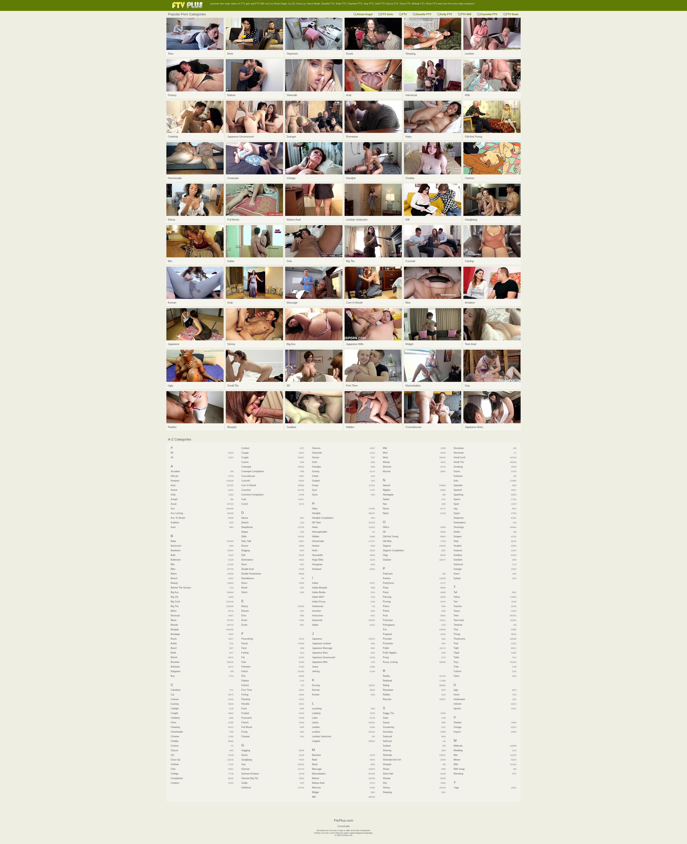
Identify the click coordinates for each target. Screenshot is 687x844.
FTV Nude (512, 14)
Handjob (316, 513)
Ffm (243, 676)
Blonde (174, 624)
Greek (315, 476)
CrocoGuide (343, 826)
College (174, 773)
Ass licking (177, 513)
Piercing (387, 597)
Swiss (457, 573)
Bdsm (174, 573)
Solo (456, 480)
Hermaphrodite (319, 531)
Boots (174, 638)
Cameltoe (176, 690)
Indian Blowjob (319, 587)
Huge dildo (317, 559)
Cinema (175, 745)
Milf (314, 797)
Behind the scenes (181, 587)
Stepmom (459, 518)
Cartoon (175, 699)
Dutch (244, 592)
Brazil (174, 648)
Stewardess (460, 522)
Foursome (246, 717)
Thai (456, 629)
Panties (387, 578)
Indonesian (317, 606)
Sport (456, 504)
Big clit (174, 597)
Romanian (388, 690)
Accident (175, 471)
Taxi (456, 601)
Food (244, 708)
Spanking (458, 494)
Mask (315, 764)
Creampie (246, 466)
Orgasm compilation (393, 550)
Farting (245, 652)
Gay (243, 764)
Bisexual (175, 615)
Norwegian (388, 494)
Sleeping (387, 792)
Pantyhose (388, 583)
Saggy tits (388, 713)
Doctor (244, 545)
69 (172, 452)
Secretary (388, 731)
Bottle (174, 643)
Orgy (385, 555)
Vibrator (458, 722)
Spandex (458, 485)
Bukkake (175, 666)
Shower (387, 778)
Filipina (245, 680)
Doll (243, 555)
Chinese (175, 736)
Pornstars (388, 620)
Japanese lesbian (321, 643)
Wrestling (458, 773)
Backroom (176, 545)
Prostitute (388, 643)
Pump (386, 657)
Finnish (245, 685)
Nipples (387, 490)
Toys (456, 662)
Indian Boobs (319, 592)
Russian (387, 699)
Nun (385, 504)
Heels (315, 527)
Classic (174, 750)
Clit (172, 755)
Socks (457, 471)
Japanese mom (320, 652)
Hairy (314, 508)
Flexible (245, 704)
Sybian (457, 578)
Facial (244, 643)
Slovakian (459, 448)
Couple (245, 457)
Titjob (456, 652)
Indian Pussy (319, 601)
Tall (455, 592)
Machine (316, 755)
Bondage (175, 634)
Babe (173, 541)
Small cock (460, 457)
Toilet (456, 657)
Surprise (458, 550)
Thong (457, 634)
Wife (456, 764)
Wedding (458, 750)
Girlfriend (246, 787)
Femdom (245, 666)
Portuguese (389, 624)
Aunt (173, 527)
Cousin (245, 462)
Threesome (459, 638)
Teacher (458, 606)
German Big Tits (249, 778)
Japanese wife (319, 662)
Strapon (458, 536)
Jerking (316, 671)
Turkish (457, 671)
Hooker (315, 545)
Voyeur (457, 731)
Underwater (459, 699)
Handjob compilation (322, 518)
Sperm (457, 499)
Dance (244, 518)
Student (458, 545)
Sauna (386, 722)
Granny (316, 471)
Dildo (244, 536)
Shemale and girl (392, 759)
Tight (456, 648)
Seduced (387, 736)
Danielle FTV (423, 14)
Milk (385, 448)
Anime (174, 490)
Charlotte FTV (488, 14)
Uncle (456, 694)
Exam (244, 624)
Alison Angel (364, 14)
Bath (173, 555)
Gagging (245, 750)
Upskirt (457, 708)
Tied (456, 643)
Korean (315, 694)
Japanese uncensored (323, 657)
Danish (245, 522)
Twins (456, 676)
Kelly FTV (446, 14)
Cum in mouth (248, 485)
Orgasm (387, 545)
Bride (173, 652)
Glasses (316, 448)
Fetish (244, 671)
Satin (385, 717)
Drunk (244, 587)
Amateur (175, 480)
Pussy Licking (390, 662)
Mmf (385, 452)
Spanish (458, 490)
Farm (244, 648)
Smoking (458, 466)
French (245, 722)
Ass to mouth (178, 518)
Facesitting (247, 638)
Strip (456, 541)
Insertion (316, 611)
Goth (314, 462)
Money (386, 462)
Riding (386, 685)
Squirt (457, 513)
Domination (247, 559)
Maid (314, 759)
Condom (175, 783)
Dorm (244, 564)
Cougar (245, 452)
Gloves (315, 457)
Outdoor (387, 559)
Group (315, 485)
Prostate (387, 638)
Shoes (386, 769)
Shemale (387, 755)
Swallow (458, 555)
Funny (244, 731)
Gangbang (246, 759)
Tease (457, 611)
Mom (385, 457)
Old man (387, 541)
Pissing (387, 601)
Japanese (317, 638)
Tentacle (458, 624)
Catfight (175, 708)
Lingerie (316, 741)
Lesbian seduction (321, 736)
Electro (245, 611)
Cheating (175, 727)
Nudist (386, 499)
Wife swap (459, 769)
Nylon (386, 513)
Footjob (245, 713)
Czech (244, 504)
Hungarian (317, 564)
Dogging (245, 550)
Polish (386, 611)
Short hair (388, 773)
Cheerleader (177, 731)
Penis (386, 592)
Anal (173, 485)
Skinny (386, 787)
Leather (316, 727)
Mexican (316, 787)
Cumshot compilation (252, 494)
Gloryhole (317, 452)
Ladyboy (316, 713)
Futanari (245, 736)
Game (244, 755)
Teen (456, 615)
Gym (314, 490)
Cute (243, 499)
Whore (457, 759)
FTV (404, 14)
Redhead (387, 680)
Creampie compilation (252, 471)
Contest (245, 448)
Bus (173, 676)
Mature (315, 778)
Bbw (173, 569)
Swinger (458, 569)
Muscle (386, 471)
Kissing (316, 685)
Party (385, 587)
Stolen (457, 531)
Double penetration (251, 573)
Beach (174, 578)
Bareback (176, 550)
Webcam (458, 745)
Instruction (317, 615)
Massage (316, 769)
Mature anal (318, 783)
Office (386, 527)
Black (174, 620)
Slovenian (459, 452)
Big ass (175, 592)
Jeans (315, 666)
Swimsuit (458, 564)
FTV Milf (466, 14)
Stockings (459, 527)
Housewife (317, 555)
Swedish (458, 559)
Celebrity (175, 717)
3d (172, 457)
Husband (316, 569)
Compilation (177, 778)
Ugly (456, 690)
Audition (175, 522)
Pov (385, 629)
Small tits (459, 462)
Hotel (314, 550)
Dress (244, 583)
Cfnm (173, 722)
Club (173, 769)
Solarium (458, 476)
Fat (243, 657)
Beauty (174, 583)
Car (172, 694)
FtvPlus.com (188, 5)
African (174, 476)
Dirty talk (246, 541)
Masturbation (318, 773)
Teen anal (459, 620)
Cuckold (245, 480)
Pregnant (387, 634)
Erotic (244, 620)
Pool (385, 615)
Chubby (175, 741)
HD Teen (316, 522)
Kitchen (316, 690)
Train (456, 666)
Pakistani (388, 573)
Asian (174, 504)
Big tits (175, 606)
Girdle (244, 783)
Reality (386, 676)
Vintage (457, 727)
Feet (243, 662)
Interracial (317, 620)
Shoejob (387, 764)
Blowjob (175, 629)
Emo (243, 615)
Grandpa (316, 466)
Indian (315, 583)
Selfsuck (387, 741)
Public (386, 648)
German (245, 769)
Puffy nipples (390, 652)
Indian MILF (318, 597)
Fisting (244, 694)
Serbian (387, 745)
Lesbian (316, 731)
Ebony (244, 606)
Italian (315, 624)
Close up (175, 759)
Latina (315, 722)
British (174, 657)
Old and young (390, 536)
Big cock (175, 601)
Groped (316, 480)
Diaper (244, 531)
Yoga (456, 787)
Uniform (458, 704)
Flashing (245, 699)
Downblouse (247, 578)
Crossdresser (248, 476)
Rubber (386, 694)
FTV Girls (387, 14)
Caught (174, 713)
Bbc (173, 564)
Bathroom (176, 559)
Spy (456, 508)
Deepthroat (247, 527)
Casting (175, 704)
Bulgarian (175, 671)
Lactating (316, 708)
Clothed (175, 764)
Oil (384, 531)
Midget (315, 792)
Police (386, 606)
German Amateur (250, 773)
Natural (386, 485)
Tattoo (457, 597)
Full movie (246, 727)
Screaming (388, 727)
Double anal (247, 569)
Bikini (173, 611)
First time (246, 690)
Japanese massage (322, 648)
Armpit (174, 499)
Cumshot (246, 490)
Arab (173, 494)
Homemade (318, 541)
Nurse (386, 508)
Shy (385, 783)
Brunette (175, 662)
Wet (456, 755)
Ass (173, 508)
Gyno (315, 494)
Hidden (315, 536)
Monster (387, 466)
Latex (315, 717)
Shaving (387, 750)
